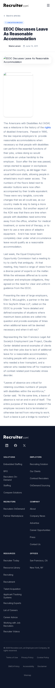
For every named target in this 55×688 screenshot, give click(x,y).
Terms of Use (12, 657)
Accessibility (28, 666)
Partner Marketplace (13, 516)
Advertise (34, 523)
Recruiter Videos (12, 631)
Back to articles (13, 15)
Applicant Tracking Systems (13, 596)
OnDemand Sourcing (40, 485)
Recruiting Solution (39, 464)
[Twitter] (24, 445)
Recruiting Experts (12, 603)
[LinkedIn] (7, 445)
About (33, 509)
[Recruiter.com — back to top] (16, 5)
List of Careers (11, 610)
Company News (37, 516)
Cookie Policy (43, 657)
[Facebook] (15, 445)
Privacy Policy (27, 657)
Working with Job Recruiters (12, 624)
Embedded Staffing (13, 464)
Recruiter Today (11, 560)
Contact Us (35, 544)
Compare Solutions (13, 492)
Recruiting (8, 574)
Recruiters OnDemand (14, 509)
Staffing (7, 485)
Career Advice (11, 617)
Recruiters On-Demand (11, 478)
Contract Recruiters (39, 478)
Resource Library (12, 567)
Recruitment (9, 582)
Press (32, 537)
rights (48, 127)
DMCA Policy (14, 666)
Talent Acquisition (12, 589)
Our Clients (35, 471)
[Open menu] (48, 5)
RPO (6, 471)
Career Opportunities (40, 530)
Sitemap (27, 675)
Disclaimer (42, 666)
